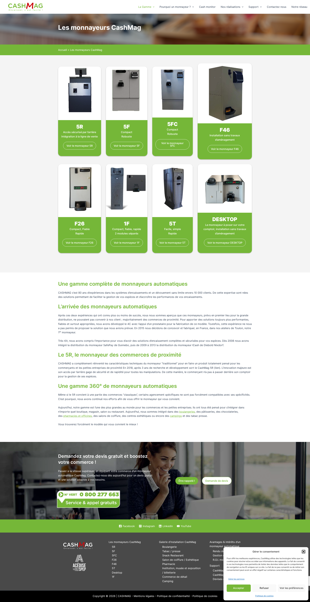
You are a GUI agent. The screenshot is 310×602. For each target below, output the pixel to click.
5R (113, 546)
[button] (303, 551)
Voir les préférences (291, 588)
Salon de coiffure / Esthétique (180, 559)
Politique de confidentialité (173, 596)
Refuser (264, 588)
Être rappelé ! (187, 480)
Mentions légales (144, 596)
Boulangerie (169, 546)
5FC (114, 555)
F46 (114, 564)
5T (113, 568)
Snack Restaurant (173, 555)
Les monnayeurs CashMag (125, 542)
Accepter (238, 588)
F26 (114, 559)
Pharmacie (168, 564)
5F (113, 551)
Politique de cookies (264, 596)
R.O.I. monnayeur (223, 559)
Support (215, 565)
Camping (167, 581)
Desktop (117, 572)
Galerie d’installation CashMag (177, 542)
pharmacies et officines (77, 415)
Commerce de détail (174, 576)
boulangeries (187, 411)
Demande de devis (216, 480)
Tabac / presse (171, 551)
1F (113, 576)
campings (176, 415)
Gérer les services (236, 579)
